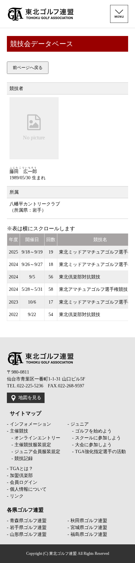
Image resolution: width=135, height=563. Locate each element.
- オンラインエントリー (33, 437)
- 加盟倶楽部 (20, 475)
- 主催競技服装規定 (29, 444)
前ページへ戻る (28, 67)
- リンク (15, 496)
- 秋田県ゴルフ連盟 (87, 520)
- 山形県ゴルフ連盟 (27, 534)
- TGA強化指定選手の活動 (97, 451)
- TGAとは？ (20, 468)
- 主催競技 (17, 431)
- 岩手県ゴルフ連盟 (27, 527)
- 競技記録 (20, 458)
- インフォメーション (29, 424)
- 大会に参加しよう (90, 444)
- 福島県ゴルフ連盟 (87, 534)
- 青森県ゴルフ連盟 (27, 520)
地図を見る (29, 397)
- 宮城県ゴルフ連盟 (87, 527)
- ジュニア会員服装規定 (33, 451)
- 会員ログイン (22, 482)
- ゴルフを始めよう (90, 431)
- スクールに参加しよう (94, 437)
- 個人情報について (27, 489)
